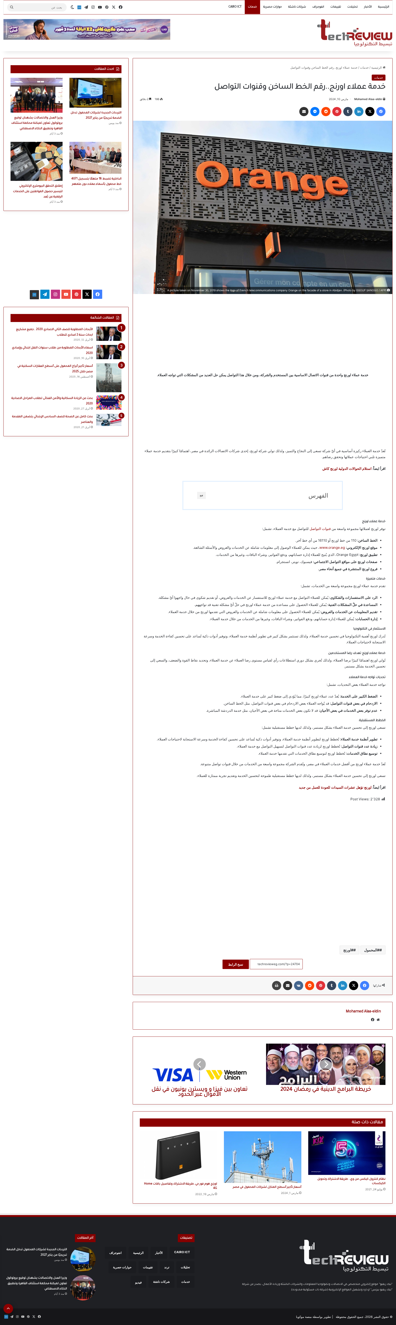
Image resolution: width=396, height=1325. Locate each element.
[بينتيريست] (336, 111)
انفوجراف (318, 7)
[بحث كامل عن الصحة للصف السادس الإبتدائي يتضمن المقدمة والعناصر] (108, 420)
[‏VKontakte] (298, 985)
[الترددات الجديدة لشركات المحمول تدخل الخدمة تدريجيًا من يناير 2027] (95, 93)
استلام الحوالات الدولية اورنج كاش (346, 468)
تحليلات (352, 7)
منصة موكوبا (304, 1317)
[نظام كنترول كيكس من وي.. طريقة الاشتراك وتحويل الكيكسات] (346, 1153)
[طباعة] (276, 985)
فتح (201, 495)
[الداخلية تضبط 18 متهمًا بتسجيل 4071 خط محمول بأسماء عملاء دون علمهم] (95, 158)
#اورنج (348, 950)
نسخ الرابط (235, 964)
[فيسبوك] (380, 111)
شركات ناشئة (297, 7)
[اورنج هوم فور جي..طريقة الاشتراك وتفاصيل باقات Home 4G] (178, 1155)
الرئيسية (383, 7)
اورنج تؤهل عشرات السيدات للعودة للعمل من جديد (335, 787)
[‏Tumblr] (347, 111)
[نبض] (79, 7)
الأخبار (368, 7)
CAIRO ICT (235, 7)
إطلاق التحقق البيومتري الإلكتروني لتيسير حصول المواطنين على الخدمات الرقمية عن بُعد (38, 192)
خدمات (252, 7)
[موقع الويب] (378, 1019)
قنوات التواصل (320, 529)
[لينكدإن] (358, 111)
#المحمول (372, 950)
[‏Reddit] (325, 111)
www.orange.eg (332, 547)
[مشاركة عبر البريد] (303, 111)
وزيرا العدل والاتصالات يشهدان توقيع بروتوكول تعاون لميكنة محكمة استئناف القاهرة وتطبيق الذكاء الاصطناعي (37, 123)
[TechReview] (355, 33)
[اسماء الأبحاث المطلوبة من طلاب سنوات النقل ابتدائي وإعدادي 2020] (108, 352)
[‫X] (369, 111)
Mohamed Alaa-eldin (368, 99)
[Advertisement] (262, 333)
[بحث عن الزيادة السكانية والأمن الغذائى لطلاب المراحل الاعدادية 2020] (108, 402)
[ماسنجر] (314, 111)
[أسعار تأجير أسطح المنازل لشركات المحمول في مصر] (262, 1157)
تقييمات (335, 7)
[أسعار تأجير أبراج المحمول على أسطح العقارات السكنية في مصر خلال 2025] (108, 377)
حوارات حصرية (272, 7)
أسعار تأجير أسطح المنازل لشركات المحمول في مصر (267, 1187)
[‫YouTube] (66, 294)
